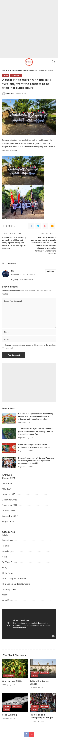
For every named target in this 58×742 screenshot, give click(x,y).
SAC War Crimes (9, 562)
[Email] (52, 226)
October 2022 (8, 510)
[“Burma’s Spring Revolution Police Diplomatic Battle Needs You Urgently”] (9, 448)
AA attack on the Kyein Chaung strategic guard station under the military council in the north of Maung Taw (35, 431)
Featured (6, 546)
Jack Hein (10, 93)
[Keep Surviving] (15, 702)
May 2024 (6, 489)
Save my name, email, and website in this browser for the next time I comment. (30, 346)
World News (7, 600)
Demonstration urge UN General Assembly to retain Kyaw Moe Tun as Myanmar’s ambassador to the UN (36, 460)
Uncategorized (9, 589)
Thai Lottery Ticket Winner (14, 578)
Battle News (7, 540)
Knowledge (7, 551)
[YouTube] (31, 734)
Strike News (16, 75)
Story (4, 567)
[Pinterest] (45, 226)
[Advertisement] (29, 29)
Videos (5, 594)
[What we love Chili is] (15, 668)
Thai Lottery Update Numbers (16, 584)
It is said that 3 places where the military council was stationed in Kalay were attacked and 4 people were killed (35, 416)
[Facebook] (31, 226)
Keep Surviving (9, 715)
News (6, 75)
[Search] (53, 62)
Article (5, 535)
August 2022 (8, 521)
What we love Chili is (12, 681)
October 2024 (8, 478)
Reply (51, 271)
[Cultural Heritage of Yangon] (43, 668)
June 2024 (7, 483)
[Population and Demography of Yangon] (43, 702)
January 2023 (8, 494)
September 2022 (10, 516)
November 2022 (9, 505)
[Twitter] (38, 226)
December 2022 (9, 499)
